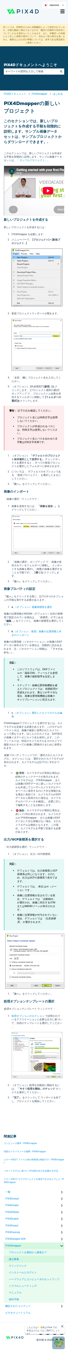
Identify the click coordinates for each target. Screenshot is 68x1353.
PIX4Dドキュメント (15, 93)
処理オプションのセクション (28, 1015)
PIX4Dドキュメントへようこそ (30, 64)
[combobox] (31, 71)
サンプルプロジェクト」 (33, 160)
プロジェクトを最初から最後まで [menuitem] (28, 1252)
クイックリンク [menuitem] (18, 1265)
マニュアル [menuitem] (15, 1292)
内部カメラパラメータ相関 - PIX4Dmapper (25, 1151)
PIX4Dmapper (39, 93)
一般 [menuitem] (7, 1191)
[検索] (61, 71)
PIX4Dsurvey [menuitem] (12, 1232)
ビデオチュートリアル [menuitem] (18, 1312)
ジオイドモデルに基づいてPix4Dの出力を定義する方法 (31, 1171)
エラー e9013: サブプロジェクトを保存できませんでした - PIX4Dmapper (34, 1180)
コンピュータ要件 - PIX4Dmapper (20, 1143)
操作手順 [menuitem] (14, 1299)
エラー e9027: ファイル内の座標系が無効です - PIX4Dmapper (34, 1161)
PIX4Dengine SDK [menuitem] (15, 1238)
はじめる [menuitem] (14, 1258)
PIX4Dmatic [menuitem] (12, 1205)
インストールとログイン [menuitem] (23, 1272)
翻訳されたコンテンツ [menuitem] (18, 1306)
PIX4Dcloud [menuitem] (12, 1198)
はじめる (58, 93)
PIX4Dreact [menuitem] (11, 1225)
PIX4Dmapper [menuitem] (13, 1245)
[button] (61, 1192)
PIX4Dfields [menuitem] (12, 1212)
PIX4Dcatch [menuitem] (12, 1218)
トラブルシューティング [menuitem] (23, 1285)
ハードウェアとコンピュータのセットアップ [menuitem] (34, 1279)
